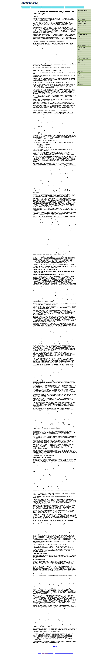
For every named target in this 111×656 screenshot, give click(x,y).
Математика (80, 41)
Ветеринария (80, 17)
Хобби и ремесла (81, 77)
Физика (79, 69)
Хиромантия (80, 75)
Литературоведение (82, 40)
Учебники (80, 67)
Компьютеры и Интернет (82, 34)
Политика (80, 51)
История (79, 32)
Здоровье (80, 30)
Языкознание (80, 84)
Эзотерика (80, 80)
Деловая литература (82, 25)
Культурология (81, 38)
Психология (80, 53)
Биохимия (80, 15)
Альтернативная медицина (83, 10)
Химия (79, 73)
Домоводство (80, 28)
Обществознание (81, 47)
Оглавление (54, 646)
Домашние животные (82, 27)
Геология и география (82, 21)
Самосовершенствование (83, 58)
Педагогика (80, 49)
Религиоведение (81, 54)
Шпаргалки (80, 79)
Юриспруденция (81, 82)
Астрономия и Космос (82, 12)
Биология (80, 14)
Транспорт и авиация (82, 66)
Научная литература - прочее (83, 45)
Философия (80, 71)
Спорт (79, 62)
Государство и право (82, 23)
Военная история (81, 19)
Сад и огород (80, 56)
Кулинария (80, 36)
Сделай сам (80, 60)
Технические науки (81, 64)
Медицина (80, 43)
